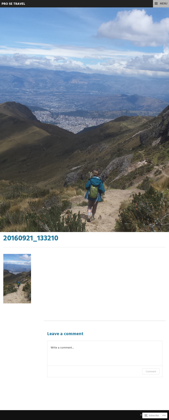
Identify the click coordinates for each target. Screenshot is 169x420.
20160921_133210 (30, 75)
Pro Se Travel (13, 4)
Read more (15, 83)
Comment (151, 371)
